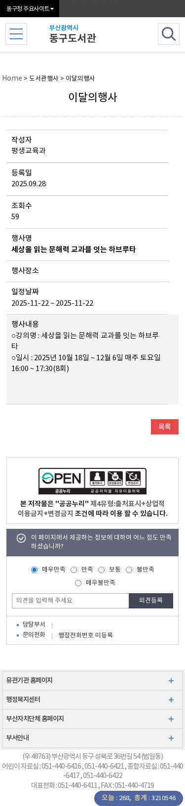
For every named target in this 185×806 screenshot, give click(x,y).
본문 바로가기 (92, 0)
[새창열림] (92, 481)
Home (12, 79)
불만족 (145, 570)
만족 (87, 570)
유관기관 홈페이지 (29, 681)
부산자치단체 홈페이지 (35, 719)
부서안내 (17, 738)
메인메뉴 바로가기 (92, 1)
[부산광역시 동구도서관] (95, 33)
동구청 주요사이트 (27, 9)
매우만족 (54, 570)
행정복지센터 (23, 700)
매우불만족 (100, 583)
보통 (115, 570)
